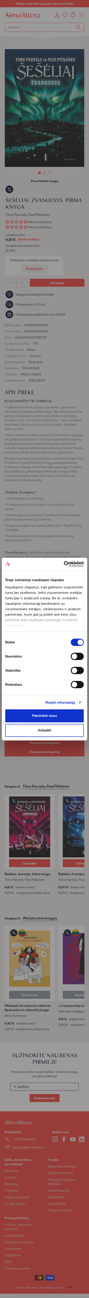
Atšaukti (44, 730)
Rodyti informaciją (60, 702)
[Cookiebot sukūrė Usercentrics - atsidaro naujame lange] (64, 564)
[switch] (77, 656)
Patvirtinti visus (44, 716)
